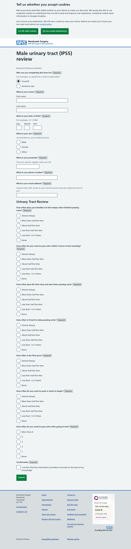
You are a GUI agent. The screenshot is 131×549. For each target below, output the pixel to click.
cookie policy (46, 24)
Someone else (28, 86)
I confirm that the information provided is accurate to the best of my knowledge (53, 468)
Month (27, 124)
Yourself (25, 81)
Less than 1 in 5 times (31, 235)
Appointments (47, 500)
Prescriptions (46, 505)
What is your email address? (33, 183)
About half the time (31, 225)
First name (21, 96)
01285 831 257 (21, 512)
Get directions (21, 507)
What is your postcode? (31, 158)
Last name (21, 106)
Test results (71, 510)
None (24, 240)
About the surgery (49, 514)
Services (45, 510)
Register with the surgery (51, 519)
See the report (101, 517)
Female (25, 147)
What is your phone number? (34, 172)
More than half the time (33, 220)
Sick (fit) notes (72, 505)
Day (18, 124)
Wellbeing (71, 519)
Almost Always (28, 216)
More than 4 (27, 432)
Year (35, 124)
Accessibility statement (50, 539)
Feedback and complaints (76, 514)
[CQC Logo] (101, 500)
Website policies (73, 539)
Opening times (72, 500)
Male (24, 142)
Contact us (71, 495)
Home (44, 495)
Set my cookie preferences (55, 31)
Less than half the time (32, 230)
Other (24, 152)
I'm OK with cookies (27, 31)
